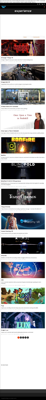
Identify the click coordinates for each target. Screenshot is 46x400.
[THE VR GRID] (3, 7)
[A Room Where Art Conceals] (23, 104)
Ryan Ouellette (5, 61)
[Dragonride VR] (23, 80)
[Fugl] (23, 303)
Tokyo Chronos (5, 207)
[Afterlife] (23, 253)
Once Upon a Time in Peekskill (10, 131)
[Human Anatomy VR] (23, 229)
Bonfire (3, 155)
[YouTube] (42, 4)
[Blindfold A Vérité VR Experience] (23, 178)
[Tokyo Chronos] (23, 204)
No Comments (19, 61)
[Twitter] (39, 4)
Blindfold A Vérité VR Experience (11, 181)
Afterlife (4, 255)
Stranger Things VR (7, 57)
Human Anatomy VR (7, 231)
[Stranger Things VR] (23, 55)
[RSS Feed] (37, 4)
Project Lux (4, 330)
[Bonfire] (23, 153)
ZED (2, 280)
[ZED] (23, 277)
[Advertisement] (23, 25)
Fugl (2, 305)
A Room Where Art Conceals (9, 106)
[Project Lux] (23, 328)
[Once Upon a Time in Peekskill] (23, 128)
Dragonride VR (5, 82)
